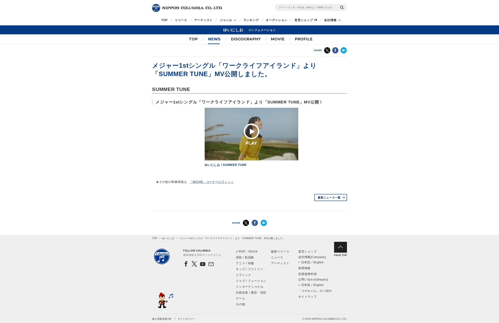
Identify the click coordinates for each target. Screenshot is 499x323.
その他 (240, 304)
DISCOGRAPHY (246, 39)
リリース (181, 20)
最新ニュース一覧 (329, 197)
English (318, 262)
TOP (164, 20)
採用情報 (304, 268)
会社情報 (330, 20)
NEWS (214, 39)
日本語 (305, 262)
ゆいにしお (168, 238)
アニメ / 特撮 (245, 263)
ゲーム (240, 298)
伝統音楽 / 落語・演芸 (251, 292)
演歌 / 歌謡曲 (245, 257)
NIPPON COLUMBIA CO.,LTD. (187, 8)
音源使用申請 (307, 274)
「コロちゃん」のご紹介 (315, 290)
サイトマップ (307, 296)
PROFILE (303, 39)
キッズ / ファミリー (249, 269)
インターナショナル (250, 286)
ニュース (277, 257)
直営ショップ (304, 20)
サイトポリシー (186, 319)
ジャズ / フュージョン (251, 280)
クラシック (243, 275)
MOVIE (277, 39)
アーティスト (203, 20)
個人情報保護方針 (162, 319)
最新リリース (280, 251)
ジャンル (226, 20)
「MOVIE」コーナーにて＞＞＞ (212, 181)
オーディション (276, 20)
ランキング (251, 20)
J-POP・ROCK (247, 251)
